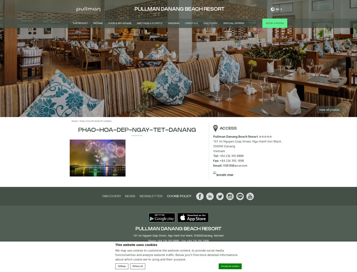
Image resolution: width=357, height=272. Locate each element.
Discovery (211, 23)
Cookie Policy (179, 196)
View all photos (329, 109)
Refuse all (138, 266)
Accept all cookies (230, 266)
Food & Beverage (119, 23)
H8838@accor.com (235, 165)
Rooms (98, 23)
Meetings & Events (149, 23)
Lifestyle (191, 23)
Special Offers (233, 23)
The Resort (80, 23)
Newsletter (151, 196)
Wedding (173, 23)
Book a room (275, 23)
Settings (122, 266)
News (130, 196)
